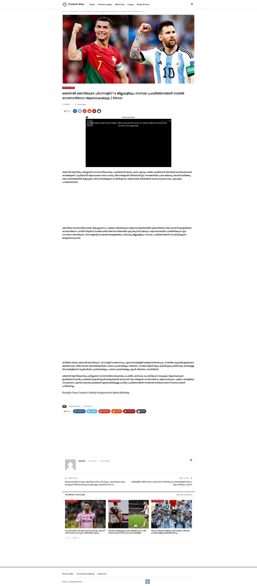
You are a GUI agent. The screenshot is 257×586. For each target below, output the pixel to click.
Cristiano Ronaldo (74, 406)
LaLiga (131, 4)
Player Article (143, 4)
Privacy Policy (68, 574)
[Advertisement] (128, 206)
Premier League (105, 4)
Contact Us (101, 574)
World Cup (119, 4)
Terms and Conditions (85, 574)
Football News (68, 87)
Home (92, 4)
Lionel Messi (87, 406)
